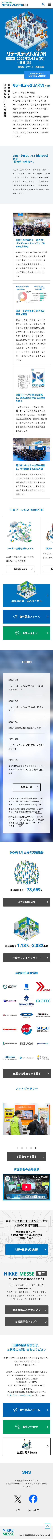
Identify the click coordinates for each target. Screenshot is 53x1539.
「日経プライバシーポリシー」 (19, 1395)
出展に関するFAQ (27, 1452)
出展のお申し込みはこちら (26, 601)
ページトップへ (47, 1525)
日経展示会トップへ (26, 1321)
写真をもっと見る (26, 1156)
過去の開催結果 (26, 902)
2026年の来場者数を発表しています (24, 728)
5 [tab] (35, 1148)
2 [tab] (22, 1148)
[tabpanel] (26, 1119)
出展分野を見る (20, 569)
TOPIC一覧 (26, 787)
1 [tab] (17, 1148)
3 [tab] (26, 1148)
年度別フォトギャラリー (27, 957)
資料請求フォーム (30, 616)
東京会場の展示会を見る (27, 1309)
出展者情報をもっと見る (27, 1073)
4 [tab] (31, 1148)
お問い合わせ (30, 633)
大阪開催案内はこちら (37, 74)
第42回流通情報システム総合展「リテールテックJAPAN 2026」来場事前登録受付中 (26, 769)
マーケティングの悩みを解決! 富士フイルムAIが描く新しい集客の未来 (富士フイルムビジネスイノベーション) (25, 801)
